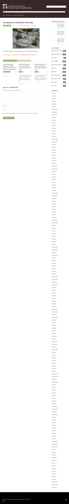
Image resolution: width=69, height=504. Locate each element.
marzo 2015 (54, 430)
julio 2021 (53, 228)
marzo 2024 (54, 158)
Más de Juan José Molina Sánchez (10, 60)
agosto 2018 (54, 320)
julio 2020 (53, 257)
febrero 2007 (54, 476)
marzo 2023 (54, 185)
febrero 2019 (54, 303)
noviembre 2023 (55, 168)
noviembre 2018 (55, 311)
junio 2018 (54, 325)
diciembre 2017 (54, 341)
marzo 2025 (54, 131)
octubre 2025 (54, 114)
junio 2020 (54, 260)
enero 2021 (54, 244)
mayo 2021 (54, 233)
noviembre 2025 (55, 112)
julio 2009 (53, 449)
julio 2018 (53, 322)
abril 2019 (53, 298)
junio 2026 (54, 93)
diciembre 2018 (54, 309)
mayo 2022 (54, 206)
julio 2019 (53, 290)
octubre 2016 (54, 379)
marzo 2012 (54, 438)
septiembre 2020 (55, 255)
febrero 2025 (54, 133)
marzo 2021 (54, 239)
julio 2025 (53, 120)
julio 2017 (53, 355)
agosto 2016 (54, 384)
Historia (20, 71)
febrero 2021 (54, 241)
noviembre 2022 (55, 195)
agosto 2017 (54, 352)
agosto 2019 (54, 287)
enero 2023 (54, 190)
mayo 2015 (54, 425)
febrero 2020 (54, 271)
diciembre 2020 (54, 247)
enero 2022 (54, 217)
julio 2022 (53, 201)
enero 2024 (54, 163)
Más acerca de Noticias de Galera (24, 60)
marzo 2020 (54, 268)
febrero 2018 (54, 336)
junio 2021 (54, 230)
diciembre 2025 (54, 109)
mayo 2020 (54, 263)
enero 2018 (54, 338)
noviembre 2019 (55, 279)
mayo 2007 (54, 468)
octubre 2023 (54, 171)
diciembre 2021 (54, 220)
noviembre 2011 (55, 444)
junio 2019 (54, 293)
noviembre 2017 (55, 344)
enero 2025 (54, 136)
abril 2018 (53, 330)
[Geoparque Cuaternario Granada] (26, 38)
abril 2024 (53, 155)
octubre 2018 (54, 314)
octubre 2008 (54, 457)
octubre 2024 (54, 144)
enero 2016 (54, 403)
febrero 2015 (54, 433)
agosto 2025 (54, 117)
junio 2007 (54, 465)
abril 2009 (53, 455)
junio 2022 (54, 203)
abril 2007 (53, 471)
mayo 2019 (54, 295)
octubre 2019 (54, 282)
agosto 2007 (54, 460)
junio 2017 (54, 357)
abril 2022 (53, 209)
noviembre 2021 (55, 222)
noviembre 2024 (55, 141)
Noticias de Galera (9, 15)
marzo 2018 (54, 333)
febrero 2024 (54, 160)
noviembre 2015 (55, 409)
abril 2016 (53, 395)
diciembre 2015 (54, 406)
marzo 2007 (54, 473)
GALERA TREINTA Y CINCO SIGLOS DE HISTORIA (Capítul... (61, 25)
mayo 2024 (54, 152)
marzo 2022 (54, 212)
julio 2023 (53, 174)
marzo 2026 (54, 101)
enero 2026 (54, 106)
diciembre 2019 (54, 276)
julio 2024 (53, 147)
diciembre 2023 (54, 166)
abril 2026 (53, 98)
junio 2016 (54, 390)
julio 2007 (53, 463)
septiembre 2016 (55, 382)
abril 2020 (53, 266)
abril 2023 (53, 182)
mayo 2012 (54, 436)
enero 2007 (54, 479)
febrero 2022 (54, 214)
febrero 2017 (54, 368)
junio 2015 (54, 422)
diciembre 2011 (54, 441)
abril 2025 (53, 128)
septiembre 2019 (55, 284)
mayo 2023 (54, 179)
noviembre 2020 (55, 249)
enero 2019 (54, 306)
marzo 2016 (54, 398)
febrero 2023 (54, 187)
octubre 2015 (54, 411)
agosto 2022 (54, 198)
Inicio (4, 15)
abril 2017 (53, 363)
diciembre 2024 (54, 139)
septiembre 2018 (55, 317)
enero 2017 (54, 371)
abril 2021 (53, 236)
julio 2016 (53, 387)
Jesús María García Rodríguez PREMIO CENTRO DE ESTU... (61, 33)
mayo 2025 (54, 125)
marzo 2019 (54, 301)
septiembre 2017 (55, 349)
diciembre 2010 (54, 446)
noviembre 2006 (55, 484)
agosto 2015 (54, 417)
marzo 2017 (54, 365)
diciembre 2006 (54, 482)
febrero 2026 (54, 104)
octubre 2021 (54, 225)
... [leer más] (43, 79)
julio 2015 (53, 419)
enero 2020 (54, 274)
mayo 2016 (54, 392)
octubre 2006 (54, 487)
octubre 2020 (54, 252)
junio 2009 (54, 452)
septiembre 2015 (55, 414)
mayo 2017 (54, 360)
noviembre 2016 (55, 376)
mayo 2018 (54, 328)
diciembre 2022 (54, 193)
